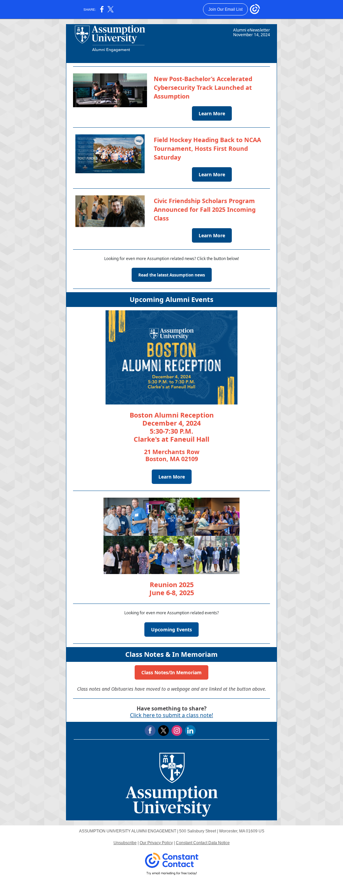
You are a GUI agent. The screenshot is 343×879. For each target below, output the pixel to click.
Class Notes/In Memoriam (171, 672)
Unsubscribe (125, 842)
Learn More (212, 113)
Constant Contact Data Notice (203, 842)
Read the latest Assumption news (171, 275)
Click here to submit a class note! (171, 715)
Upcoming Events (171, 629)
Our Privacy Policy (156, 842)
